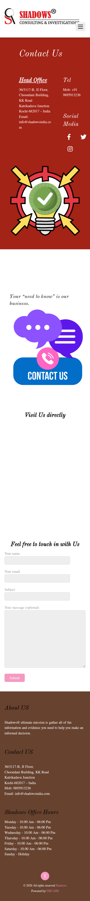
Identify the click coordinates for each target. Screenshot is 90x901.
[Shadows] (42, 28)
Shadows (61, 885)
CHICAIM (52, 891)
